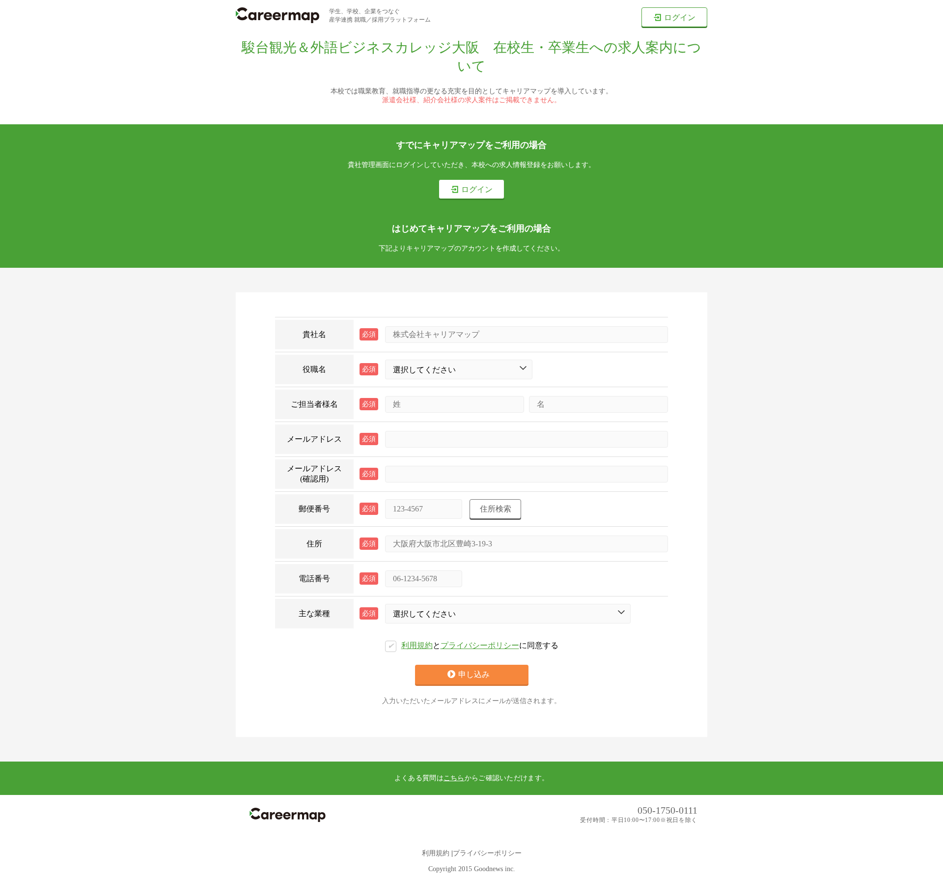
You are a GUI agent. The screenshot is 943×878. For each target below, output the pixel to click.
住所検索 (495, 509)
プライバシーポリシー (480, 645)
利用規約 (417, 645)
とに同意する (473, 645)
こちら (454, 778)
